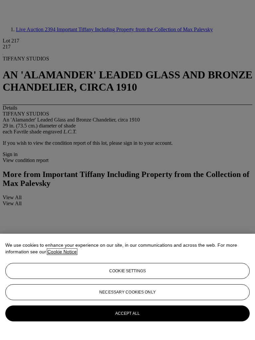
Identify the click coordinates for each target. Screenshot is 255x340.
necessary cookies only (127, 292)
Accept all (127, 313)
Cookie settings (127, 271)
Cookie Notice (62, 251)
